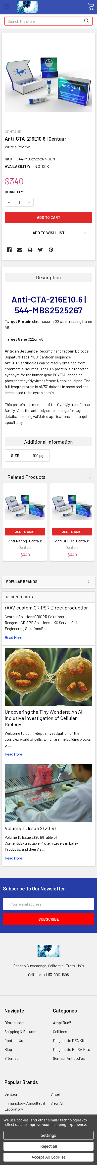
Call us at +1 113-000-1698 (48, 974)
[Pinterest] (51, 249)
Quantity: (14, 191)
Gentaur (10, 1094)
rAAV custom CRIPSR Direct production (47, 607)
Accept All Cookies (49, 1157)
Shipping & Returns (20, 1031)
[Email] (19, 249)
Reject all (48, 1146)
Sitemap (11, 1058)
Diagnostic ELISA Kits (71, 1049)
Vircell (55, 1094)
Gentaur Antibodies (69, 1058)
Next (89, 477)
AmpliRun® (62, 1022)
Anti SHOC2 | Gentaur (72, 540)
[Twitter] (40, 249)
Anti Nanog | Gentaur (25, 540)
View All (56, 1103)
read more (13, 637)
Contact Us (13, 1040)
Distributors (14, 1022)
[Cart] (91, 6)
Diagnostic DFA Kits (70, 1040)
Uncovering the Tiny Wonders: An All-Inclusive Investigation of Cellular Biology (45, 718)
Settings (48, 1135)
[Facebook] (9, 249)
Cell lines (60, 1031)
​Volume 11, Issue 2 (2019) (30, 828)
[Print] (30, 249)
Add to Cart (25, 532)
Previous (83, 477)
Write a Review (17, 146)
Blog (8, 1049)
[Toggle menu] (7, 7)
